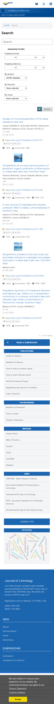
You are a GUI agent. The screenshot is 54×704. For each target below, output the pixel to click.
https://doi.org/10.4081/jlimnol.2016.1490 (24, 276)
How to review (12, 414)
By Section (10, 84)
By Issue (9, 94)
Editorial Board (9, 631)
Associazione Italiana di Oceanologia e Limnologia (22, 486)
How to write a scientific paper (19, 368)
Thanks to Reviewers (14, 420)
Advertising (8, 640)
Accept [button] (18, 699)
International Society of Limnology (20, 494)
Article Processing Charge (17, 381)
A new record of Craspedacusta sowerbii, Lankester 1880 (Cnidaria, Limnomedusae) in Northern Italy (26, 207)
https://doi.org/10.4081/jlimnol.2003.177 (24, 140)
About (6, 627)
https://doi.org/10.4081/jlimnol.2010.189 (24, 229)
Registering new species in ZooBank (21, 387)
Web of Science (13, 440)
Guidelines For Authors (13, 660)
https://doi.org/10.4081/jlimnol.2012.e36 (24, 190)
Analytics (10, 465)
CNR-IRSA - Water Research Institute (21, 479)
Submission (8, 656)
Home (6, 25)
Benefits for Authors (14, 362)
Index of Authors (13, 394)
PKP (15, 595)
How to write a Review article (18, 375)
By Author (9, 74)
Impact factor (12, 434)
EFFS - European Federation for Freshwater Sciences (24, 502)
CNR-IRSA (21, 592)
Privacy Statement (17, 688)
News (5, 635)
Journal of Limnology (18, 11)
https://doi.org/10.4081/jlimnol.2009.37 (23, 318)
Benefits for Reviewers (15, 407)
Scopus (9, 446)
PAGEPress (28, 589)
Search (47, 109)
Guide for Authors (13, 356)
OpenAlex (10, 459)
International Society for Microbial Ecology (24, 510)
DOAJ (8, 452)
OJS (27, 595)
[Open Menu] (3, 10)
